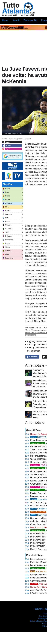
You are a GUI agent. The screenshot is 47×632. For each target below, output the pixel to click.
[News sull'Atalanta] (19, 8)
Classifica (7, 184)
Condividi (33, 357)
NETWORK (39, 609)
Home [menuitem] (5, 20)
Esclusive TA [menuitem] (30, 20)
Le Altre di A (37, 328)
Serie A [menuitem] (15, 20)
